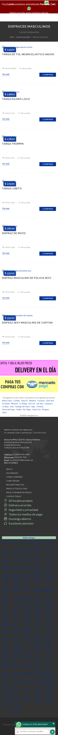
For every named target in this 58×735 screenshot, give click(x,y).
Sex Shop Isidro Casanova (6, 616)
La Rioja (5, 407)
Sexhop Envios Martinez (49, 642)
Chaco (4, 412)
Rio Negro (27, 410)
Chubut (19, 410)
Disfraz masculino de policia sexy (27, 278)
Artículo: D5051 (9, 292)
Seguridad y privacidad (23, 510)
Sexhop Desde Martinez (16, 642)
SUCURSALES (12, 473)
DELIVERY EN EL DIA (15, 485)
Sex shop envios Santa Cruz (29, 608)
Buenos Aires (7, 401)
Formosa (40, 407)
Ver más (5, 74)
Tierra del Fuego (8, 410)
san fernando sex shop (6, 552)
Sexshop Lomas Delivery (38, 701)
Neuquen (45, 410)
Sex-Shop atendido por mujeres (18, 650)
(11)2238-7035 (20, 457)
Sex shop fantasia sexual (38, 608)
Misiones (14, 404)
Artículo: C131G (9, 158)
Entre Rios (50, 401)
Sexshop (5, 706)
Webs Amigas (29, 538)
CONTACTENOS (13, 496)
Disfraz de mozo (14, 233)
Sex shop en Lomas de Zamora (18, 583)
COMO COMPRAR (14, 477)
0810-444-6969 (26, 68)
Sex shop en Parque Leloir (7, 591)
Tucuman (41, 401)
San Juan (39, 404)
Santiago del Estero (22, 407)
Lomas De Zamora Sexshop (6, 600)
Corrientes (6, 404)
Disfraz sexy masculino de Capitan (27, 322)
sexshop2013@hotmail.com (21, 460)
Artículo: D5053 (9, 337)
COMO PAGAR (12, 481)
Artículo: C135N (9, 247)
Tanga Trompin (13, 143)
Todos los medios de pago (25, 514)
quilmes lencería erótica (48, 543)
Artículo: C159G (9, 203)
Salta (12, 407)
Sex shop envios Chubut (49, 600)
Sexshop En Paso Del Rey (7, 675)
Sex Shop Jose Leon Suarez (38, 616)
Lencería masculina (23, 37)
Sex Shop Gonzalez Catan (49, 608)
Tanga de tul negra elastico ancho (28, 54)
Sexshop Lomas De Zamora (49, 701)
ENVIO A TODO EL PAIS (16, 488)
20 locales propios (20, 500)
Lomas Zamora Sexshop (38, 569)
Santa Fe (24, 401)
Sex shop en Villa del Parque (29, 600)
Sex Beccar (49, 549)
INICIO (9, 469)
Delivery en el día (19, 505)
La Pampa (23, 404)
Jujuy (33, 407)
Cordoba (16, 401)
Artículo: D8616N (10, 68)
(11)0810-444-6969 (21, 454)
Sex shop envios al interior (38, 600)
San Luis (31, 404)
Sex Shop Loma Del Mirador (6, 625)
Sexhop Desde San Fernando (38, 642)
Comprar (47, 75)
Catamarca (48, 404)
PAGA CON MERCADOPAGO (19, 492)
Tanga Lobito (12, 188)
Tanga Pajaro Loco (16, 99)
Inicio (12, 37)
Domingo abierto (19, 519)
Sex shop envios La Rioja (17, 608)
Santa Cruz (36, 410)
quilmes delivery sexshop (38, 543)
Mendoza (32, 401)
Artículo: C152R (9, 113)
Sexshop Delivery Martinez (5, 659)
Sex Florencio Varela (6, 560)
